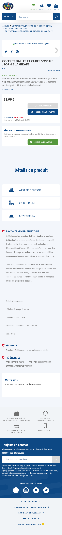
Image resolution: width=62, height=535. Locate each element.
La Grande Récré (29, 502)
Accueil (5, 26)
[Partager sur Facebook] (11, 52)
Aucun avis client (54, 71)
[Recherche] (56, 16)
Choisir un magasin (43, 142)
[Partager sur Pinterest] (17, 51)
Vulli (4, 68)
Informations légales (29, 513)
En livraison (45, 106)
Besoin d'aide (29, 518)
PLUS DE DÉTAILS (8, 89)
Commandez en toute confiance (29, 507)
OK (56, 459)
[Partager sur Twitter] (6, 52)
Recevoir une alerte (45, 112)
